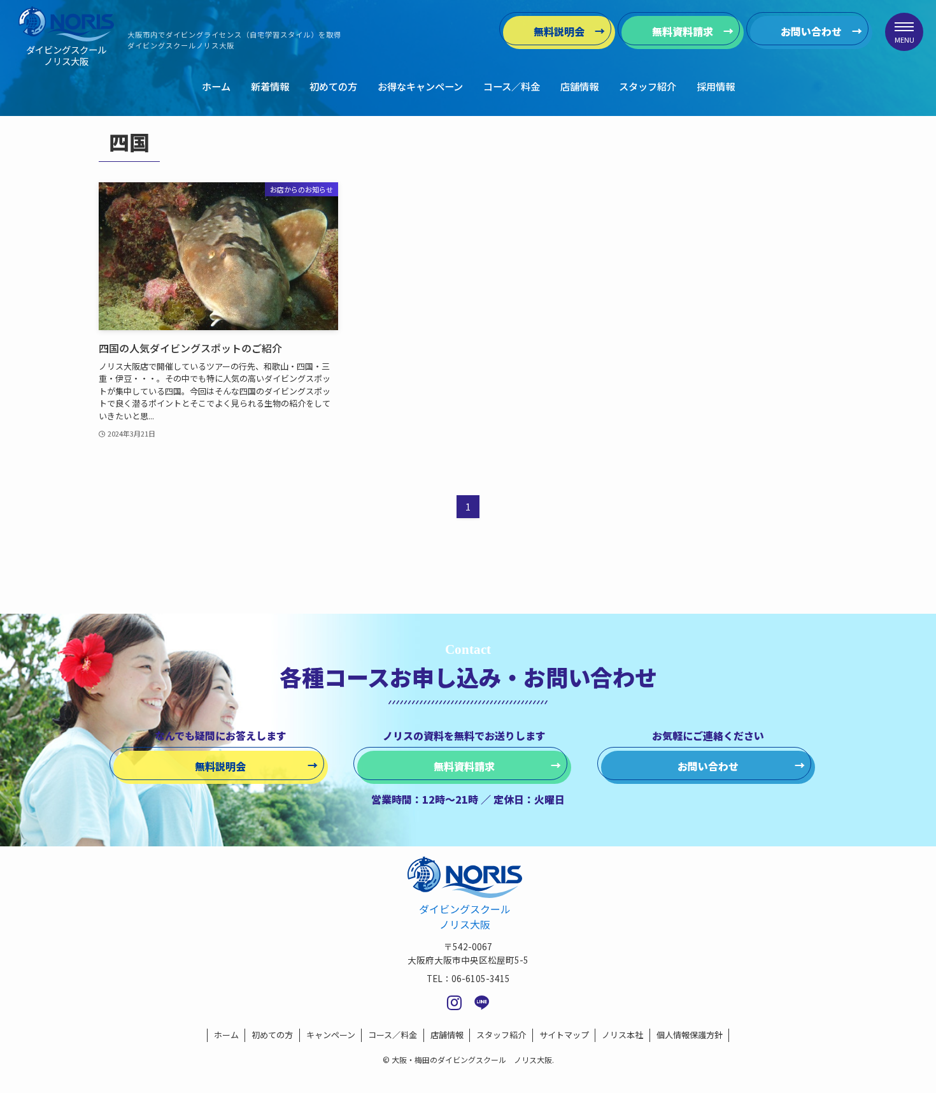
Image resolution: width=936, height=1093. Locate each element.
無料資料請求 (682, 31)
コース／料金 (392, 1035)
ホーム (226, 1035)
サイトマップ (564, 1035)
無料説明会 (559, 31)
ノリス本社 (622, 1035)
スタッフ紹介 (501, 1035)
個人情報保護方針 (689, 1035)
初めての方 (272, 1035)
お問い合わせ (811, 31)
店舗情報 (447, 1035)
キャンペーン (330, 1035)
